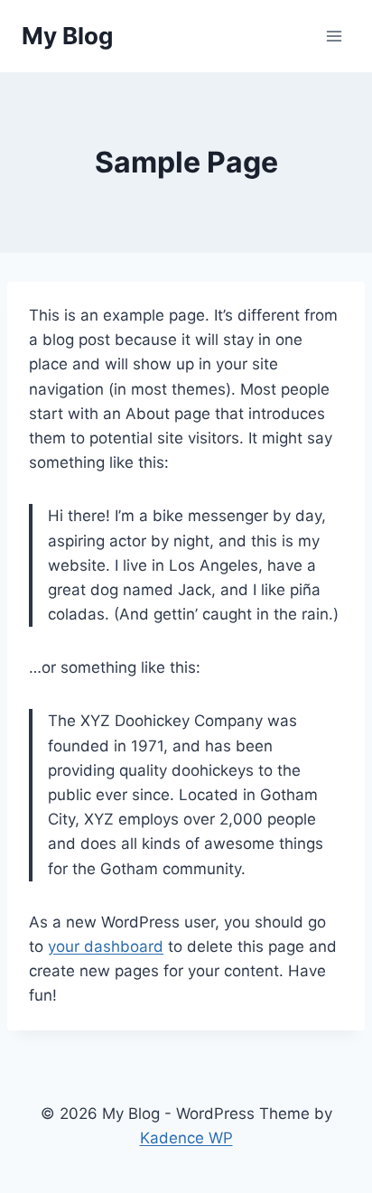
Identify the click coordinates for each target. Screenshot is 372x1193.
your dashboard (105, 946)
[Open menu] (333, 36)
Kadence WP (186, 1138)
